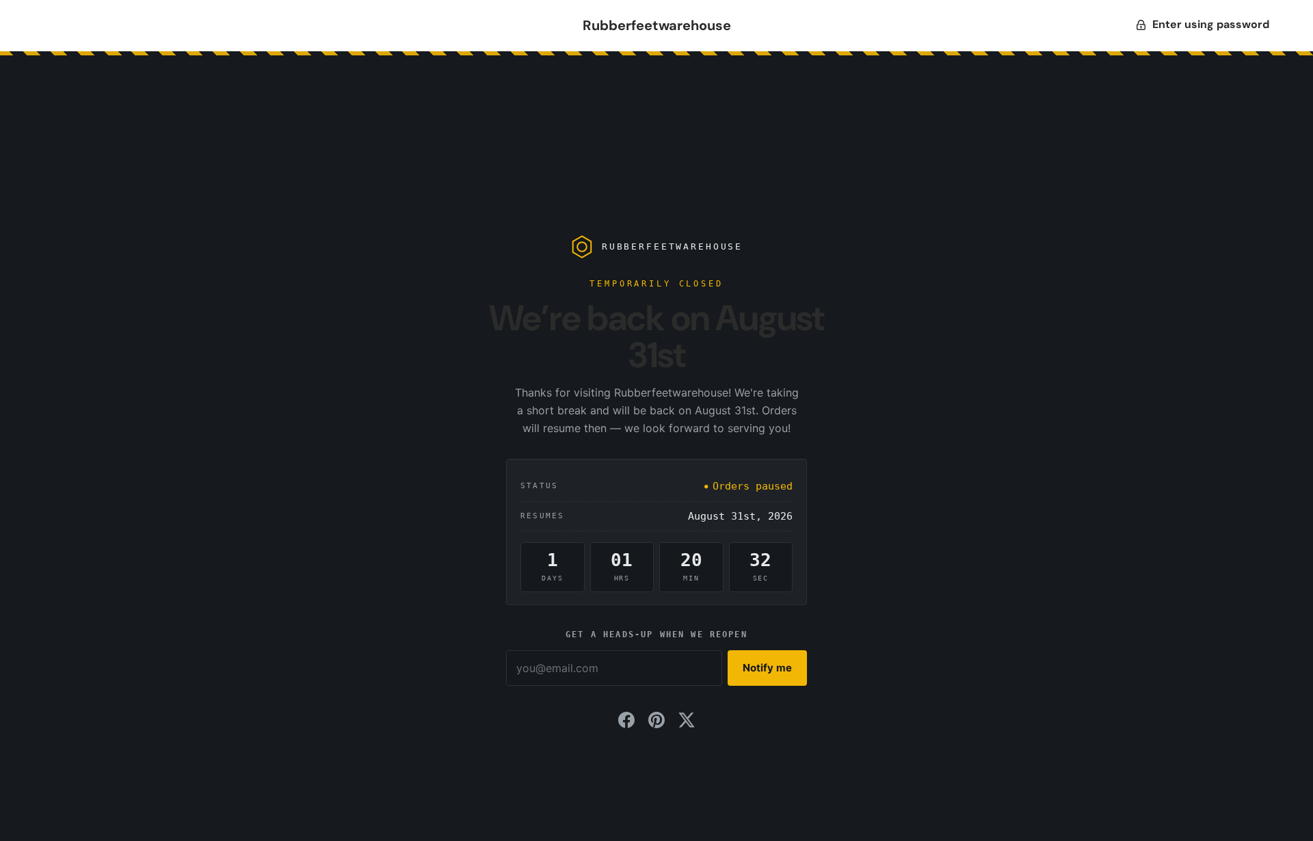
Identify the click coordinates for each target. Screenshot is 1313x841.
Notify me (767, 667)
